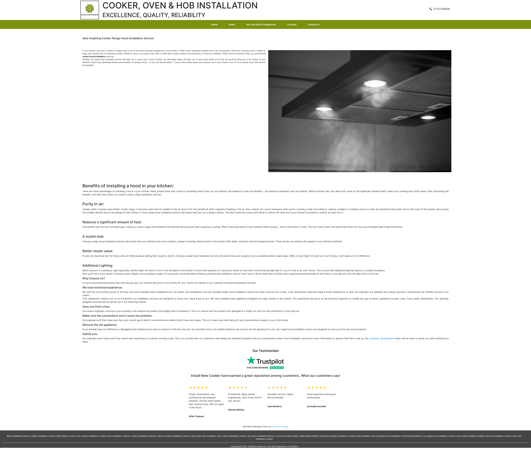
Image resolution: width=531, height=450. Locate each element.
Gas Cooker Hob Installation (203, 436)
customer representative (382, 338)
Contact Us (314, 24)
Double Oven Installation (390, 436)
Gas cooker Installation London (232, 436)
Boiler (232, 24)
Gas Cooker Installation (87, 436)
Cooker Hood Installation (111, 436)
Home (214, 24)
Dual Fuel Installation (412, 436)
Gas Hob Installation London (498, 436)
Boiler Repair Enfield (309, 436)
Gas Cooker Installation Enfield (470, 436)
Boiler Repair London (66, 436)
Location (292, 24)
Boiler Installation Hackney (19, 436)
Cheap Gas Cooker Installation (333, 436)
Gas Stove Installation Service (261, 436)
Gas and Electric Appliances (261, 24)
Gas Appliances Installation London (439, 436)
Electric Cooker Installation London (173, 436)
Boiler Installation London (43, 436)
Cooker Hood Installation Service (363, 436)
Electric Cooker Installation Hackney (140, 436)
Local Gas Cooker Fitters (287, 436)
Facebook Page (280, 426)
